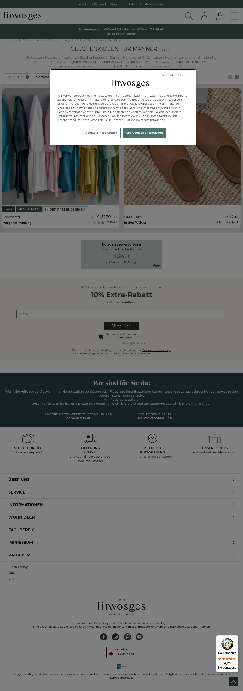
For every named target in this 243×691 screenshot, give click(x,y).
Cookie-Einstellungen (101, 132)
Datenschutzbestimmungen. (145, 120)
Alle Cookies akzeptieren (144, 132)
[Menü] (235, 638)
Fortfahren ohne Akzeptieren (174, 75)
